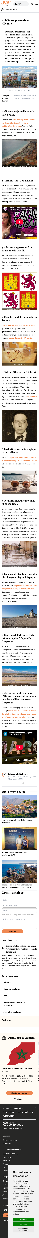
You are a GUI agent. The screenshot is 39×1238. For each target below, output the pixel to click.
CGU (4, 1167)
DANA (6, 996)
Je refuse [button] (23, 1224)
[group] (25, 3)
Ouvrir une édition (10, 1154)
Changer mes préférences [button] (23, 1229)
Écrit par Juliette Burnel (5, 98)
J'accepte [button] (23, 1219)
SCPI (4, 1184)
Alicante (7, 982)
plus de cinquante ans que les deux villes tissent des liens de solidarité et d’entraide (18, 123)
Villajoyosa (32, 396)
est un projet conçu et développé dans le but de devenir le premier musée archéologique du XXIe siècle (19, 714)
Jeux (4, 1194)
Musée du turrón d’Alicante (20, 338)
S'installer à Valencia (12, 1012)
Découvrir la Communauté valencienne (14, 1003)
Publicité (6, 1160)
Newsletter (7, 1143)
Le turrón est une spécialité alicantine (18, 325)
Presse (5, 1164)
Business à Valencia (11, 989)
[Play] (26, 4)
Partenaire (7, 1157)
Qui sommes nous (10, 1140)
